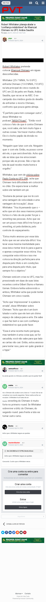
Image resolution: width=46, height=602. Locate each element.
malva (10, 385)
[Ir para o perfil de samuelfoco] (4, 369)
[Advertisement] (23, 567)
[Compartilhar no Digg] (10, 532)
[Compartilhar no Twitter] (2, 532)
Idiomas (18, 594)
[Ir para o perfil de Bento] (4, 427)
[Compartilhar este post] (42, 40)
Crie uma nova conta (23, 492)
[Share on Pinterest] (24, 532)
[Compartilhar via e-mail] (21, 532)
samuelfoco (13, 369)
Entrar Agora (23, 507)
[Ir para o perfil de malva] (4, 386)
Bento (10, 426)
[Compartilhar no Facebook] (6, 532)
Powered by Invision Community (23, 598)
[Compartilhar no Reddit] (17, 532)
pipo (5, 33)
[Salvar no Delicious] (13, 532)
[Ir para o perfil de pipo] (4, 39)
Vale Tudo (22, 33)
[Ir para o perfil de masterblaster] (4, 443)
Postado (15, 40)
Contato (28, 594)
